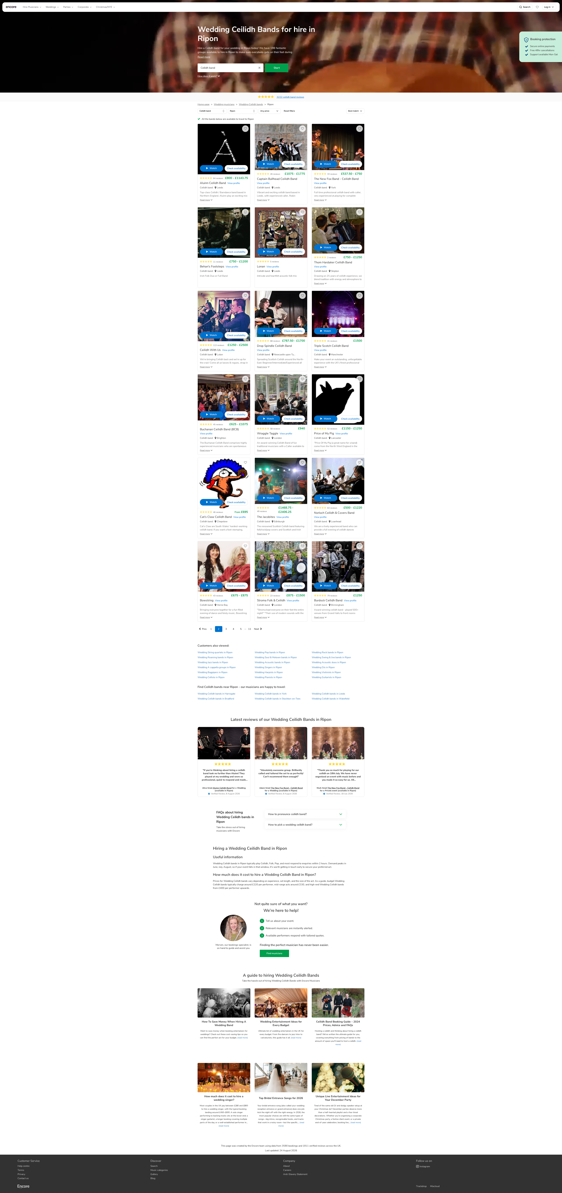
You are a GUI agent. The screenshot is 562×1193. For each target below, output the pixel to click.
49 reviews (262, 511)
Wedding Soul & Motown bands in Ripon (276, 657)
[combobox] (212, 111)
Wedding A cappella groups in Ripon (217, 667)
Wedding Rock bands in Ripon (327, 652)
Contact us (23, 1178)
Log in (547, 7)
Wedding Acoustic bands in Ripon (272, 662)
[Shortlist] (537, 7)
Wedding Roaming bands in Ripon (215, 657)
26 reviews (275, 174)
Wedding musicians (224, 104)
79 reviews (332, 595)
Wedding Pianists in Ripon (268, 677)
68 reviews (275, 341)
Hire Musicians (30, 7)
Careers (287, 1170)
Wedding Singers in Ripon (268, 667)
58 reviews (275, 428)
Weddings (51, 7)
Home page (203, 104)
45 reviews (218, 424)
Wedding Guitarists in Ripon (326, 677)
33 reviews (332, 174)
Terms (21, 1170)
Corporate (83, 7)
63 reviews (332, 508)
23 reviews (275, 595)
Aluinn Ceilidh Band (222, 788)
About (286, 1166)
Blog (152, 1178)
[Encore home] (11, 7)
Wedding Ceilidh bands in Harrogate (216, 693)
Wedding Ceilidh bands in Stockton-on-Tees (277, 698)
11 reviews (218, 261)
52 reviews (332, 428)
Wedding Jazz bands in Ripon (213, 662)
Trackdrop (421, 1186)
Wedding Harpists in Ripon (269, 672)
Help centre (23, 1166)
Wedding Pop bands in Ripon (270, 652)
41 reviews (332, 341)
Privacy (21, 1174)
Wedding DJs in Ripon (323, 667)
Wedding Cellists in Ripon (211, 677)
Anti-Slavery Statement (295, 1174)
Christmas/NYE (104, 7)
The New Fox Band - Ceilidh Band (287, 788)
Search (526, 7)
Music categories (159, 1170)
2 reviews (331, 257)
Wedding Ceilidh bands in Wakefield (330, 698)
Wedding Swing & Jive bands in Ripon (331, 657)
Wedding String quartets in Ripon (215, 652)
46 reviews (218, 512)
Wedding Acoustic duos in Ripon (329, 662)
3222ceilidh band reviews (290, 97)
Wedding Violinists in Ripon (326, 672)
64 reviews (218, 178)
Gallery (154, 1174)
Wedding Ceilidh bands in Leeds (328, 693)
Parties (66, 7)
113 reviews (218, 345)
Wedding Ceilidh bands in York (271, 693)
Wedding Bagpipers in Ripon (212, 672)
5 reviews (274, 261)
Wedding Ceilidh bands (251, 104)
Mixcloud (435, 1186)
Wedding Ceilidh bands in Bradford (216, 698)
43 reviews (218, 595)
